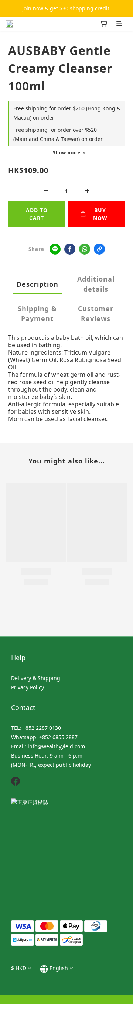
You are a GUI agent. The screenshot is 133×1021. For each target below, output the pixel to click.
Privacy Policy (27, 687)
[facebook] (69, 249)
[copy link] (99, 249)
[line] (55, 249)
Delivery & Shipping (35, 678)
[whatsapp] (84, 249)
